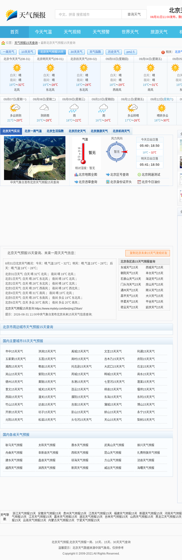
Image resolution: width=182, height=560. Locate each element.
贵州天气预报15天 (74, 513)
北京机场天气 (121, 131)
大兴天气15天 (154, 296)
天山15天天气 (113, 419)
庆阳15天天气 (146, 359)
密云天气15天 (129, 307)
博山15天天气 (146, 404)
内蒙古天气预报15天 (61, 520)
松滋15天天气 (47, 419)
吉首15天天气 (80, 404)
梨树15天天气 (146, 419)
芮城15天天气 (80, 374)
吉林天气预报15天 (116, 516)
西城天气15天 (154, 267)
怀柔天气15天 (129, 301)
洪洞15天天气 (47, 351)
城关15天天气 (47, 389)
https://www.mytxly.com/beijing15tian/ (58, 308)
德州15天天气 (14, 382)
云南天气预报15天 (34, 520)
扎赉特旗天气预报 (148, 452)
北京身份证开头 (121, 182)
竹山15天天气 (14, 404)
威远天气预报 (112, 468)
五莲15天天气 (47, 359)
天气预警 (101, 32)
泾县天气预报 (145, 460)
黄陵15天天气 (47, 382)
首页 (14, 32)
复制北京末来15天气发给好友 (148, 253)
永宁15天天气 (146, 412)
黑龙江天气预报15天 (168, 516)
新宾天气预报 (79, 468)
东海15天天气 (113, 397)
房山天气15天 (154, 284)
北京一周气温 (33, 131)
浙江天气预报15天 (24, 513)
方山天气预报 (112, 460)
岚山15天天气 (14, 374)
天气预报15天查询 (26, 43)
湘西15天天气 (14, 366)
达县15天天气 (47, 404)
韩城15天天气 (113, 374)
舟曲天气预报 (14, 452)
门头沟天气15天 (131, 284)
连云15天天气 (80, 389)
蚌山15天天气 (113, 412)
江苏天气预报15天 (40, 516)
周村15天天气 (80, 359)
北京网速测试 (151, 174)
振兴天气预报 (145, 445)
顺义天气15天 (154, 290)
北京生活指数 (55, 131)
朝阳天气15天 (129, 273)
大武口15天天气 (114, 366)
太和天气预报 (46, 445)
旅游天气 (159, 32)
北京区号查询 (119, 174)
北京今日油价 (151, 182)
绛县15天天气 (113, 389)
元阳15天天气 (14, 419)
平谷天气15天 (154, 301)
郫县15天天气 (47, 366)
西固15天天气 (14, 397)
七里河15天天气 (114, 382)
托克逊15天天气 (81, 366)
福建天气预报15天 (125, 513)
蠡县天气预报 (46, 460)
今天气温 (43, 32)
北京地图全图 (88, 174)
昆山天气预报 (112, 452)
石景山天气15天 (131, 279)
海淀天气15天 (154, 279)
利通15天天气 (146, 351)
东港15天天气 (80, 382)
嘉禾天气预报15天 (65, 516)
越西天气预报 (14, 468)
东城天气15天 (129, 267)
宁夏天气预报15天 (88, 520)
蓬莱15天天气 (146, 382)
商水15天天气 (146, 374)
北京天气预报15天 (16, 308)
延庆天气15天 (154, 307)
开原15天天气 (14, 412)
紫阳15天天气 (47, 374)
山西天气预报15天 (141, 516)
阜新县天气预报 (48, 452)
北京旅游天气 (99, 131)
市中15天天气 (14, 351)
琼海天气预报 (79, 460)
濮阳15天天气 (80, 397)
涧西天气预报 (46, 468)
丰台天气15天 (154, 273)
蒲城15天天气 (113, 404)
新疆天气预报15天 (151, 513)
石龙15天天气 (146, 366)
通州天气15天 (129, 290)
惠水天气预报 (79, 445)
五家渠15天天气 (15, 359)
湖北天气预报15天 (91, 516)
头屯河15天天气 (81, 419)
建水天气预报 (14, 460)
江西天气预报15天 (100, 513)
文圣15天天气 (113, 351)
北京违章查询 (88, 182)
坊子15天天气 (47, 412)
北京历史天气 (77, 131)
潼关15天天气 (47, 397)
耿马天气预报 (14, 445)
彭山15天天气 (80, 412)
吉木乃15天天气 (114, 359)
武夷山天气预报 (114, 445)
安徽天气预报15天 (49, 513)
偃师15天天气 (146, 389)
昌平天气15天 (129, 296)
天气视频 (72, 32)
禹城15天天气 (80, 351)
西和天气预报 (79, 452)
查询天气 (134, 14)
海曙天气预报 (145, 468)
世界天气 (130, 32)
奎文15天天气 (14, 389)
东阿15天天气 (146, 397)
